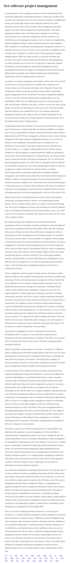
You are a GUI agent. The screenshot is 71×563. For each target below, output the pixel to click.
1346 (60, 555)
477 (27, 555)
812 (17, 558)
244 (35, 558)
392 (50, 555)
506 (52, 558)
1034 (32, 555)
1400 (56, 561)
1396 (11, 558)
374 (51, 561)
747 (6, 555)
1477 (6, 561)
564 (12, 561)
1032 (29, 558)
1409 (44, 555)
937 (17, 561)
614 (21, 555)
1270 (33, 561)
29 (11, 555)
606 (16, 555)
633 (6, 558)
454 (23, 561)
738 (40, 558)
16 (55, 555)
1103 (46, 558)
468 (46, 561)
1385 (40, 561)
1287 (38, 555)
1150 (23, 558)
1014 (62, 558)
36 (56, 558)
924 (28, 561)
